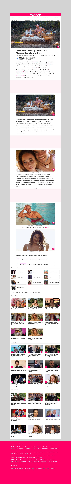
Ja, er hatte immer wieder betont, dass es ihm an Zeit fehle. (33, 259)
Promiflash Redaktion (29, 55)
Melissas (36, 62)
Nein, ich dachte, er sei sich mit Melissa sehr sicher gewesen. (34, 264)
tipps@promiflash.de (35, 292)
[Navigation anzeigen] (12, 14)
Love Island (36, 68)
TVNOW (46, 227)
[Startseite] (35, 14)
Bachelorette (49, 64)
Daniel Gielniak (20, 75)
